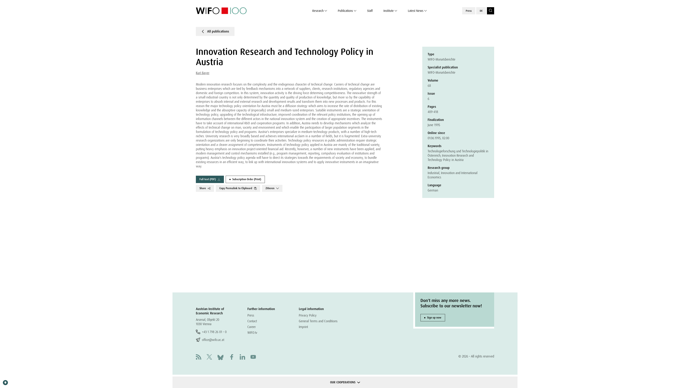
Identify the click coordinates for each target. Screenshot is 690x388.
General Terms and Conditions (318, 321)
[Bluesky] (220, 357)
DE (481, 10)
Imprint (303, 327)
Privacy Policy (308, 315)
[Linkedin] (242, 357)
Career (251, 327)
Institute (388, 11)
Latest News (415, 11)
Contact (252, 321)
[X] (209, 357)
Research (318, 11)
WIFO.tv (252, 333)
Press (469, 10)
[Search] (490, 10)
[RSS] (198, 357)
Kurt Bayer (202, 73)
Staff (370, 11)
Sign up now (434, 317)
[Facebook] (231, 357)
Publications (345, 11)
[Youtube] (253, 357)
